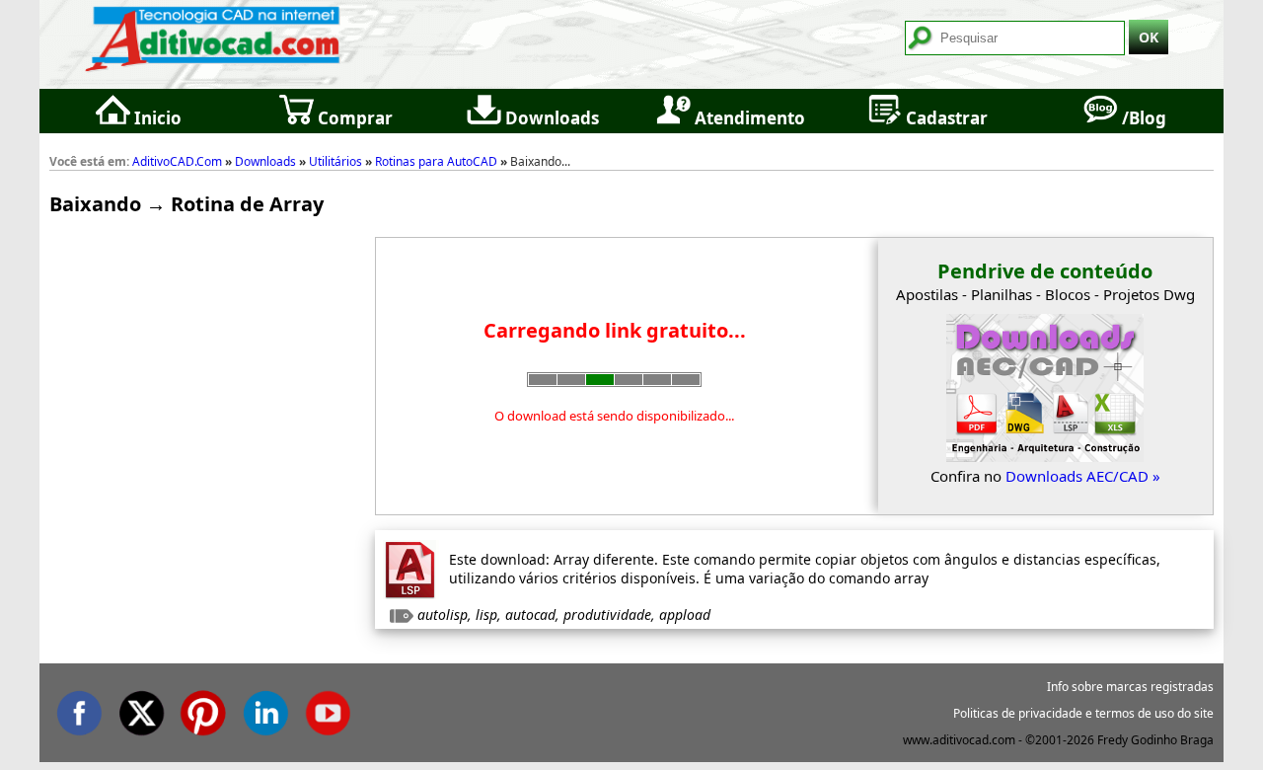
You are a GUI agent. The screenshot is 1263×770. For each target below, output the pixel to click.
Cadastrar (945, 118)
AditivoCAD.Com (177, 161)
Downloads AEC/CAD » (1082, 476)
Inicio (156, 118)
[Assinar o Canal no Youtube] (327, 709)
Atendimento (748, 118)
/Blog (1142, 118)
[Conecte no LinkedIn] (265, 709)
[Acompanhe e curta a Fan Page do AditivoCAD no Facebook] (79, 709)
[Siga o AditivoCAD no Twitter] (141, 709)
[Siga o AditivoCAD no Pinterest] (203, 709)
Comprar (353, 118)
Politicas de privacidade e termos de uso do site (1083, 713)
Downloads (550, 118)
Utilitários (335, 161)
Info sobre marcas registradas (1130, 686)
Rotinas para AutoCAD (436, 161)
